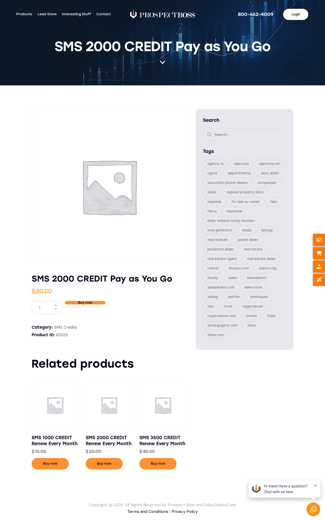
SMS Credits (65, 327)
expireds (214, 201)
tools (228, 306)
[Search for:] (244, 134)
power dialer (248, 239)
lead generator (219, 230)
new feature (217, 239)
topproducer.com (221, 315)
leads (246, 230)
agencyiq (241, 163)
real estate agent (222, 258)
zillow (251, 325)
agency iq (215, 163)
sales (232, 277)
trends (251, 315)
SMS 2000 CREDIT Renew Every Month (109, 440)
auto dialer (270, 173)
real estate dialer (261, 258)
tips (210, 306)
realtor (213, 268)
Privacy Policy (185, 511)
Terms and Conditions (147, 511)
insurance (234, 211)
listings (267, 230)
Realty (212, 277)
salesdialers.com (220, 287)
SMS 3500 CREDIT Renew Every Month (162, 440)
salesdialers (256, 277)
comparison (267, 182)
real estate (253, 249)
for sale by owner (245, 201)
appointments (239, 173)
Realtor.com (239, 268)
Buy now (85, 302)
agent (212, 173)
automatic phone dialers (227, 182)
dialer (212, 192)
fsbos (212, 211)
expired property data (245, 192)
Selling (212, 296)
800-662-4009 (255, 14)
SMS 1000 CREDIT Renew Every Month (55, 440)
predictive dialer (220, 249)
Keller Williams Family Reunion (230, 220)
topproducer (252, 306)
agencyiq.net (270, 163)
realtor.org (267, 268)
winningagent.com (222, 325)
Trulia (271, 315)
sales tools (253, 287)
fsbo (273, 201)
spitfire (234, 296)
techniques (259, 296)
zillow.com (215, 334)
